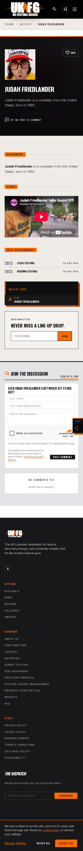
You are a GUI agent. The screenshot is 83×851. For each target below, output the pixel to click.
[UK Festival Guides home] (41, 534)
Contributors (16, 645)
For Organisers (16, 671)
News (9, 597)
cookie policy (51, 830)
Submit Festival (17, 664)
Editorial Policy (17, 751)
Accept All (66, 843)
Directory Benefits (19, 677)
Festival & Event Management (27, 684)
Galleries (12, 610)
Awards (10, 617)
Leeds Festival (26, 263)
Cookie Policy (15, 731)
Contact (11, 651)
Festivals (12, 591)
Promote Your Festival (22, 690)
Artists (25, 24)
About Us (12, 638)
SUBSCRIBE (66, 795)
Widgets (11, 697)
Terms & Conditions (20, 744)
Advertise (12, 658)
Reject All (43, 843)
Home (10, 24)
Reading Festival (27, 271)
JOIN (65, 336)
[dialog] (41, 835)
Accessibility (15, 757)
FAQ (7, 703)
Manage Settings (15, 843)
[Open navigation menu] (74, 9)
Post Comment (62, 457)
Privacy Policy (16, 725)
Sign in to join (69, 376)
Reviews (10, 604)
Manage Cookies (17, 738)
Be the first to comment (23, 120)
